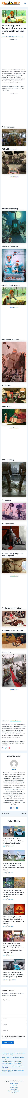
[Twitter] (6, 748)
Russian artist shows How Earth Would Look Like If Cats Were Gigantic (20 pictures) (13, 975)
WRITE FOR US (14, 1083)
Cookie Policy (14, 1089)
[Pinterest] (9, 748)
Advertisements (14, 176)
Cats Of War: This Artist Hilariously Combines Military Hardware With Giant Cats (13, 841)
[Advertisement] (14, 54)
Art (4, 846)
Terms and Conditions (14, 1091)
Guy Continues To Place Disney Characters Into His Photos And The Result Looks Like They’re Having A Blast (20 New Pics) (13, 948)
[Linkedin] (17, 808)
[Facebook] (2, 748)
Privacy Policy (14, 1087)
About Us (14, 1093)
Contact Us (14, 1085)
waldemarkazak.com (15, 721)
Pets (7, 979)
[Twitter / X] (14, 808)
